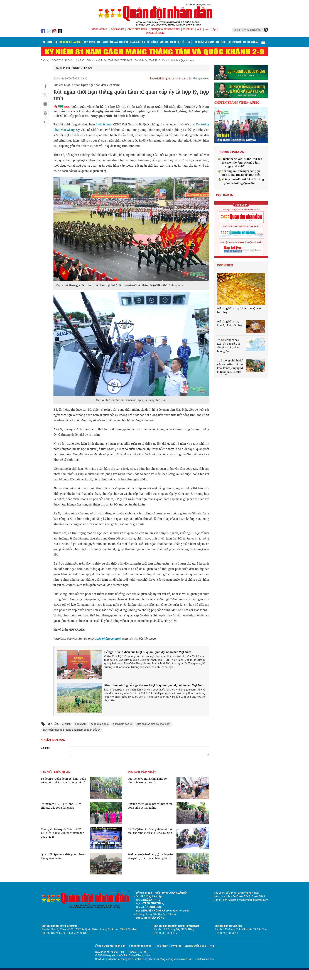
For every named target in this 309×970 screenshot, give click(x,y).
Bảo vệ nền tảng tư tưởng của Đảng (120, 42)
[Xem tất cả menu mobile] (263, 42)
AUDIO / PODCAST (233, 152)
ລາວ (207, 29)
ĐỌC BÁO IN (117, 29)
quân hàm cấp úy (122, 724)
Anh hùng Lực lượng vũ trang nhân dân (237, 42)
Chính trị (52, 42)
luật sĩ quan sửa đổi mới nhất (153, 724)
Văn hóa (164, 42)
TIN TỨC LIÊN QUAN (55, 772)
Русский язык (155, 32)
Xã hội (154, 42)
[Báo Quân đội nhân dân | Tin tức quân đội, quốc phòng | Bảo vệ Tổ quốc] (154, 15)
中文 (199, 29)
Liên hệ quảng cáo (195, 945)
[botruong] (241, 72)
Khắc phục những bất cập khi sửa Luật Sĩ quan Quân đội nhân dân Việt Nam (154, 685)
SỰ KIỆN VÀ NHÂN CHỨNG (165, 29)
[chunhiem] (241, 90)
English (188, 29)
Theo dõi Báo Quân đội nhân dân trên (171, 78)
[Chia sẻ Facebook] (45, 86)
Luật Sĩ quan (104, 124)
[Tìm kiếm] (266, 30)
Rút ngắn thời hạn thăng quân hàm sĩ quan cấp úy (71, 729)
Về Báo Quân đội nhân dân (110, 945)
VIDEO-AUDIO (99, 29)
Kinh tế (145, 42)
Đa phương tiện (91, 42)
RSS (212, 945)
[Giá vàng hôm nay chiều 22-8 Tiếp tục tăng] (241, 289)
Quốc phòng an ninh (107, 638)
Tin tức (88, 67)
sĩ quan (66, 724)
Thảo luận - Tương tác (168, 945)
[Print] (45, 113)
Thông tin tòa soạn (140, 945)
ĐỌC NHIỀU (225, 265)
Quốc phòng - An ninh (70, 42)
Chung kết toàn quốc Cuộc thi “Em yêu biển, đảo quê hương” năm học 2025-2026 (62, 833)
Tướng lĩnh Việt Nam (203, 42)
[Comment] (45, 104)
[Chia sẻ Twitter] (45, 95)
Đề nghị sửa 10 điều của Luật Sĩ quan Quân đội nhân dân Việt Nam (147, 652)
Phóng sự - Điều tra (180, 42)
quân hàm (80, 724)
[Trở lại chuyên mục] (45, 122)
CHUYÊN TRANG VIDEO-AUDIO (236, 102)
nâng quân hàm (100, 724)
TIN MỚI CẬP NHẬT (142, 772)
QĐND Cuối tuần (137, 29)
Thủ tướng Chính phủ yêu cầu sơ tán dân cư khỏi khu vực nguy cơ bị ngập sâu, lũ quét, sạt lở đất (230, 368)
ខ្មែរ (214, 29)
